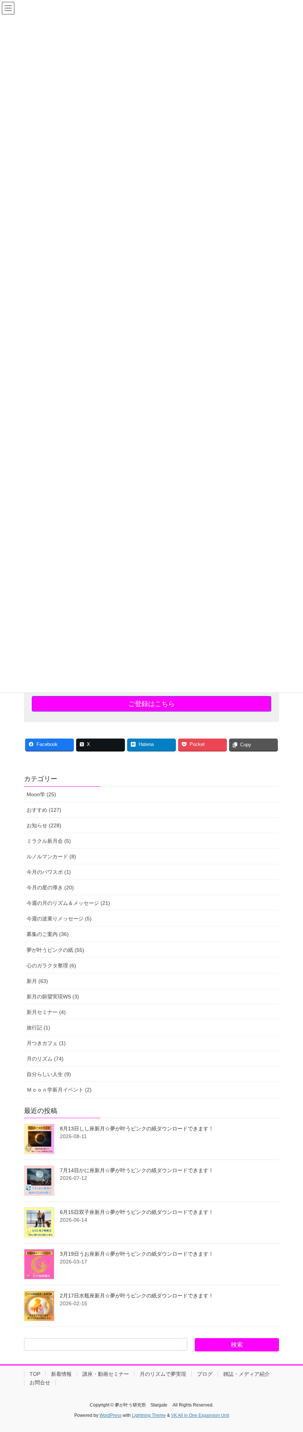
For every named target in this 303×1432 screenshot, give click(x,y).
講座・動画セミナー (105, 1374)
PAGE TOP (289, 1382)
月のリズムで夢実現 (163, 1374)
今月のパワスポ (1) (49, 872)
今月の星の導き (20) (50, 887)
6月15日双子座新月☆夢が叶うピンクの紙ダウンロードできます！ (137, 1212)
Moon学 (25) (41, 794)
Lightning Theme (149, 1415)
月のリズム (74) (45, 1059)
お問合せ (40, 1382)
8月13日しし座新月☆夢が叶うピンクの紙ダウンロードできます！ (137, 1128)
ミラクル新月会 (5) (49, 841)
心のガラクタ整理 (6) (51, 965)
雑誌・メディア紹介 (246, 1374)
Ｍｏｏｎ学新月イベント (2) (59, 1090)
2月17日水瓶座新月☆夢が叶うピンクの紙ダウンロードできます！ (137, 1296)
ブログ (204, 1374)
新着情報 (61, 1374)
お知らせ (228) (44, 825)
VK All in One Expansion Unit (200, 1415)
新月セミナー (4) (46, 1012)
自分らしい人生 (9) (49, 1074)
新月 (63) (37, 981)
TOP (35, 1374)
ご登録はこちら (151, 703)
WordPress (110, 1415)
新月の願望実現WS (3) (53, 997)
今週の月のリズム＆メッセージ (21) (68, 903)
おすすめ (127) (44, 810)
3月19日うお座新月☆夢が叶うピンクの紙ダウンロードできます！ (137, 1254)
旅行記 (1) (38, 1028)
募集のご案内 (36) (48, 934)
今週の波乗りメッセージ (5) (59, 919)
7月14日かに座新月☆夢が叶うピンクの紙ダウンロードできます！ (137, 1170)
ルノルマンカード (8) (51, 856)
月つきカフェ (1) (46, 1043)
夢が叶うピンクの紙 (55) (55, 950)
